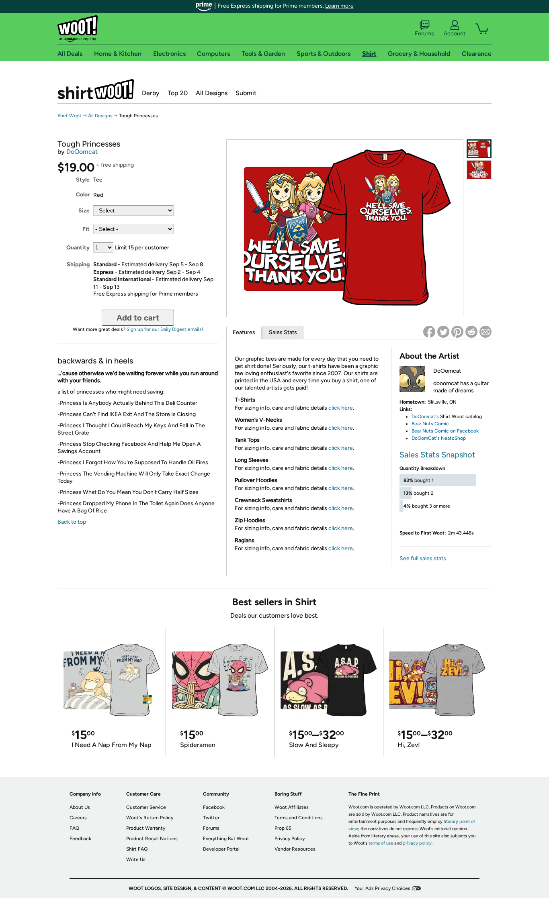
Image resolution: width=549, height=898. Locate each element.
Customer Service (146, 807)
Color (83, 194)
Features (244, 332)
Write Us (135, 859)
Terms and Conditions (298, 817)
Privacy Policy (289, 838)
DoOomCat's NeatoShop (439, 438)
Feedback (80, 838)
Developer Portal (221, 849)
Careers (78, 817)
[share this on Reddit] (471, 332)
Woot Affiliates (291, 807)
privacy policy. (417, 843)
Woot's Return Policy (149, 817)
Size (84, 210)
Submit (246, 93)
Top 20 (178, 93)
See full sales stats (422, 558)
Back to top (71, 521)
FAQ (74, 828)
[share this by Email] (485, 332)
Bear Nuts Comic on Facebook (445, 431)
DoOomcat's (425, 416)
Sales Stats (283, 332)
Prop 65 (282, 828)
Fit (86, 229)
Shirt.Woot (95, 89)
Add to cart (138, 317)
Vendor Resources (294, 849)
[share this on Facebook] (429, 332)
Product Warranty (145, 828)
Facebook (214, 807)
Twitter (211, 817)
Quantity (78, 247)
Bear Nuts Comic (430, 424)
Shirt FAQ (136, 849)
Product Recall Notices (152, 838)
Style (83, 179)
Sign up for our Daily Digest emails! (165, 329)
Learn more (339, 5)
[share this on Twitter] (443, 332)
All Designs (211, 93)
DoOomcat (82, 151)
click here (340, 407)
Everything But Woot (226, 838)
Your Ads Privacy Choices (382, 888)
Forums (424, 33)
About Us (80, 807)
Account (454, 33)
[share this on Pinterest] (457, 332)
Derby (151, 93)
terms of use (381, 843)
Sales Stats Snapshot (437, 454)
